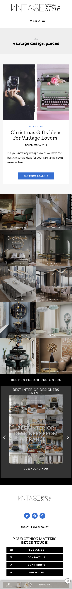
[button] (67, 437)
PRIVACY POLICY (39, 527)
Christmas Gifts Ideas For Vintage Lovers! (36, 135)
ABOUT (25, 527)
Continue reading (36, 176)
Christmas (36, 127)
